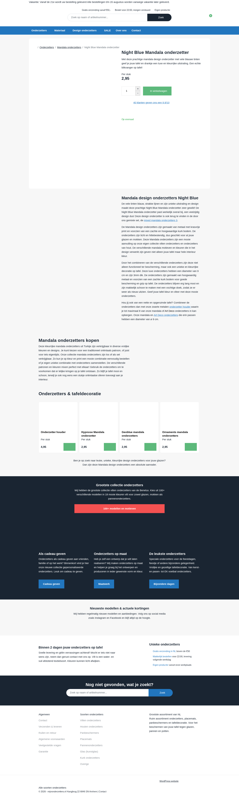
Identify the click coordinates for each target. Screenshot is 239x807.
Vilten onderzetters (90, 720)
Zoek (160, 17)
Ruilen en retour (47, 733)
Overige (84, 764)
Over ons (121, 30)
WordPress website (169, 781)
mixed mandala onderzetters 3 (160, 220)
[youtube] (118, 626)
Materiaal (59, 30)
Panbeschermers (89, 733)
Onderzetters (39, 30)
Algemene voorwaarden (52, 739)
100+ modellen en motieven (119, 508)
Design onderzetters (85, 30)
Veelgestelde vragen (50, 745)
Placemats (86, 739)
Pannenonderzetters (91, 745)
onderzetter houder (180, 306)
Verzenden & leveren (50, 726)
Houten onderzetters (91, 726)
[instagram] (124, 626)
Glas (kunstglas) (89, 751)
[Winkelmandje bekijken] (208, 16)
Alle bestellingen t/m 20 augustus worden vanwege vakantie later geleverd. (99, 2)
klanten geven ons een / (151, 102)
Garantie (43, 751)
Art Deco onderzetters (166, 315)
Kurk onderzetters (90, 757)
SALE (107, 30)
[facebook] (113, 626)
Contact (136, 30)
